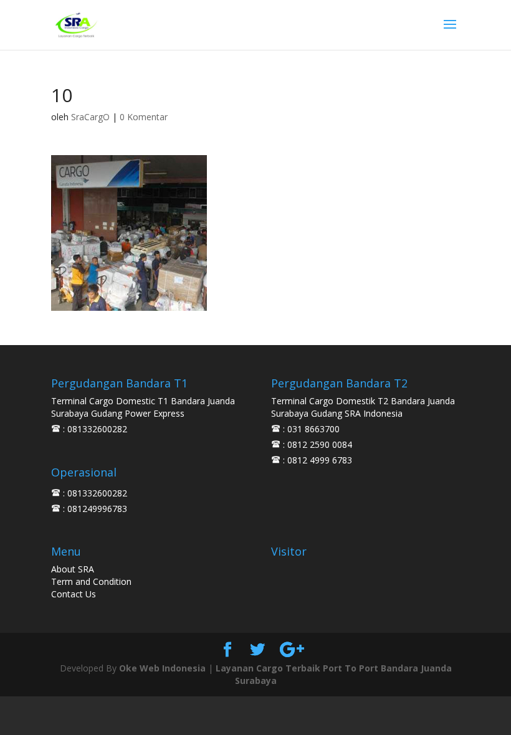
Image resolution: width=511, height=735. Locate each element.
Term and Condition (91, 581)
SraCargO (90, 117)
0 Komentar (144, 117)
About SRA (72, 569)
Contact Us (73, 594)
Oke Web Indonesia (162, 668)
